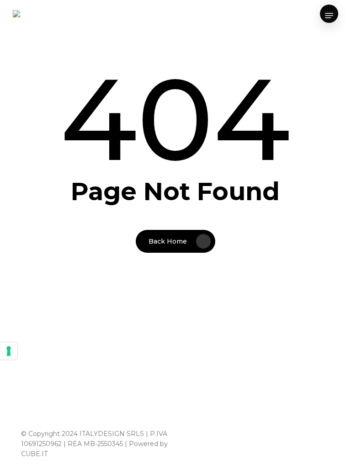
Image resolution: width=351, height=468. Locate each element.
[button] (329, 15)
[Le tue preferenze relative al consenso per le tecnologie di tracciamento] (8, 351)
